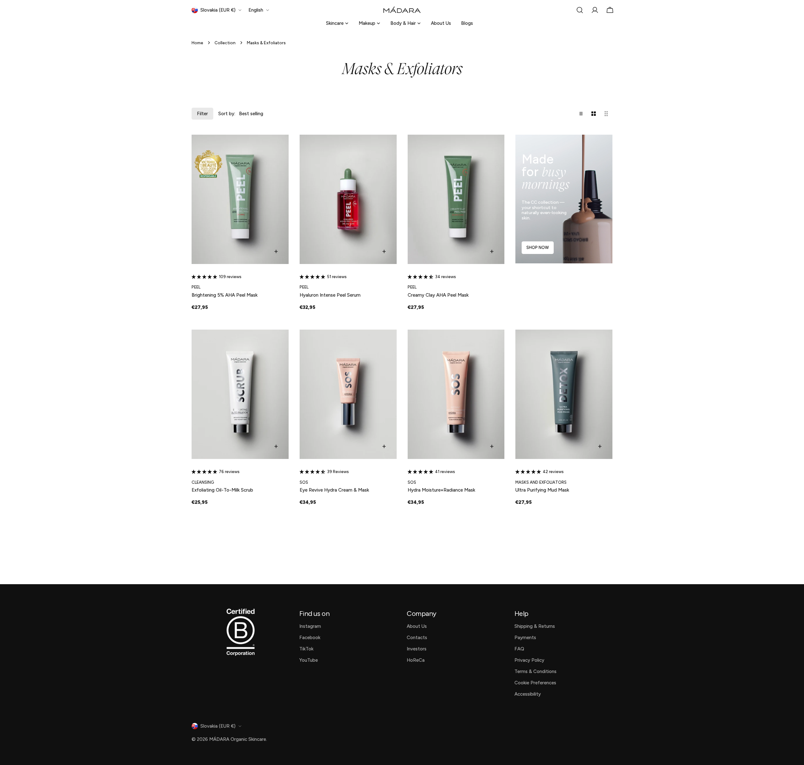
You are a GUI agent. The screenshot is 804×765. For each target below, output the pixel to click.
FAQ (519, 649)
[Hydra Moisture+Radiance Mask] (456, 394)
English (255, 10)
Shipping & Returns (534, 626)
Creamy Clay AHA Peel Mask (438, 295)
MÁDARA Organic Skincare (237, 739)
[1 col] (581, 113)
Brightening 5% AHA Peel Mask (225, 295)
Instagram (310, 626)
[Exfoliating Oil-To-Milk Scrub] (240, 394)
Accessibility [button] (527, 694)
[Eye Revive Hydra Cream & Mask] (348, 394)
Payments (525, 637)
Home (197, 42)
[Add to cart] (276, 251)
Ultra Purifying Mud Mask (542, 490)
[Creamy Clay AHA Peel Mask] (456, 199)
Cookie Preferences (535, 683)
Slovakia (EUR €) (218, 10)
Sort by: (226, 113)
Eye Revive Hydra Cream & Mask (334, 490)
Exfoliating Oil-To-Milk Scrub (222, 490)
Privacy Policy (529, 660)
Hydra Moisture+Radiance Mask (441, 490)
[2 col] (593, 113)
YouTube (308, 660)
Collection (225, 42)
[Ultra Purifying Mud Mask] (563, 394)
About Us (441, 23)
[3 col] (606, 113)
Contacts (417, 637)
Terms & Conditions (535, 671)
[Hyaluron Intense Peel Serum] (348, 199)
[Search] (579, 10)
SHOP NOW (537, 247)
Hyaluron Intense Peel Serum (330, 295)
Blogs (467, 23)
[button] (205, 276)
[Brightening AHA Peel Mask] (240, 199)
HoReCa (416, 660)
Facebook (309, 637)
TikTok (306, 649)
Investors (416, 649)
